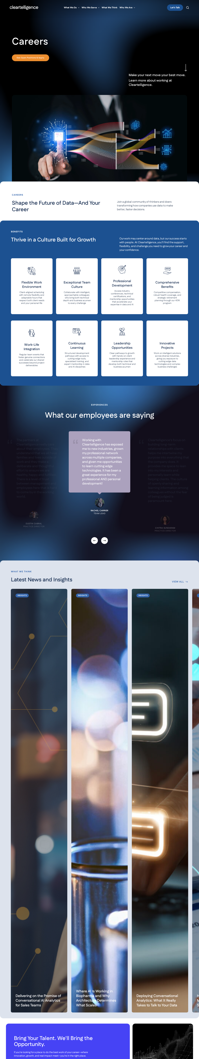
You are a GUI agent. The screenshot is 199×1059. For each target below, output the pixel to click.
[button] (30, 57)
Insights (22, 595)
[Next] (104, 540)
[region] (99, 489)
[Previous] (94, 540)
